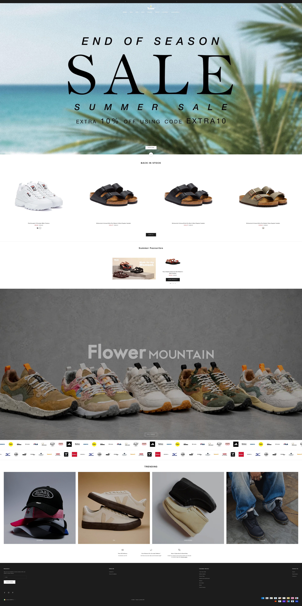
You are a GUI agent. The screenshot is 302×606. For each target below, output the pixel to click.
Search (293, 571)
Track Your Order (202, 571)
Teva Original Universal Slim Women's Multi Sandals (173, 272)
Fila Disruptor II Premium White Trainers (39, 223)
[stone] (263, 228)
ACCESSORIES (175, 12)
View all (151, 234)
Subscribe (9, 582)
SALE (142, 12)
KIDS (137, 12)
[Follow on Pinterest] (13, 592)
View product (173, 279)
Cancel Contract (202, 587)
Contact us (294, 576)
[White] (40, 228)
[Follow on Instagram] (8, 592)
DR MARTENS (262, 540)
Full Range (151, 434)
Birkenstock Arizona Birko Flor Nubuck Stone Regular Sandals (263, 223)
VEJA (114, 540)
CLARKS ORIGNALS (188, 540)
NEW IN (157, 12)
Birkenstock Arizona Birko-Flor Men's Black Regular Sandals (188, 223)
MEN (131, 12)
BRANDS (150, 12)
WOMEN (125, 12)
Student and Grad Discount (204, 578)
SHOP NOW (151, 147)
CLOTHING (165, 12)
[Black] (37, 228)
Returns (200, 580)
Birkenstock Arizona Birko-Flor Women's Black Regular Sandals (113, 223)
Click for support (184, 557)
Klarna (200, 585)
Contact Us (111, 571)
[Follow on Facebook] (4, 592)
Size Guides (201, 582)
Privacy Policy (202, 576)
